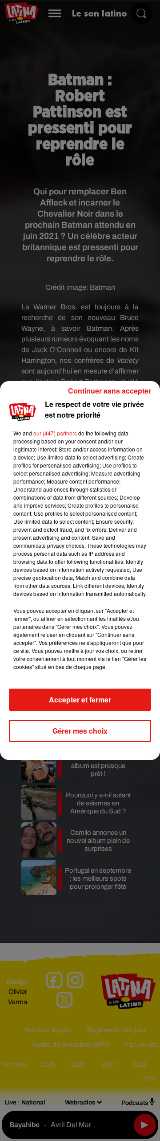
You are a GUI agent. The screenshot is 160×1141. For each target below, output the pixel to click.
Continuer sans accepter (109, 391)
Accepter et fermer (80, 699)
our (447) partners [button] (55, 433)
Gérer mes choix (80, 731)
